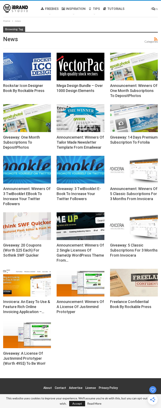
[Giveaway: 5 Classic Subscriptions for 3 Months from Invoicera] (134, 226)
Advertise (75, 388)
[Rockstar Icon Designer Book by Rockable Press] (27, 66)
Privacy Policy (108, 388)
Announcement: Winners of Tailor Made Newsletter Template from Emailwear (80, 142)
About (47, 388)
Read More (94, 403)
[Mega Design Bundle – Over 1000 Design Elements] (80, 66)
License (90, 388)
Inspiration (76, 9)
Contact (60, 388)
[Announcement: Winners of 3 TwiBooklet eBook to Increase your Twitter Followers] (27, 170)
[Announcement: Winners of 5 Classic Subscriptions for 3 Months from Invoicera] (134, 170)
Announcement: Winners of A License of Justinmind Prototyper (80, 306)
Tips (96, 9)
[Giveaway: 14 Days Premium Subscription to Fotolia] (134, 118)
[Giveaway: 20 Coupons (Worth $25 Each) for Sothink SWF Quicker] (27, 226)
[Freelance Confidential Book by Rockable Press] (134, 282)
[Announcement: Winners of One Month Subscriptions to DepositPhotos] (134, 66)
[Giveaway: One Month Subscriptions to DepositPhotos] (27, 118)
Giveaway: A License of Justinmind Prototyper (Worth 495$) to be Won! (24, 358)
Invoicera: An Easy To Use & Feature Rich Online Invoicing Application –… (26, 306)
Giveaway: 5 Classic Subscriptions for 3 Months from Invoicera (134, 250)
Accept (77, 403)
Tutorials (116, 9)
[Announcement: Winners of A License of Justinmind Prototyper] (80, 282)
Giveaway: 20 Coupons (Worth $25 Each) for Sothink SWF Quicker (22, 250)
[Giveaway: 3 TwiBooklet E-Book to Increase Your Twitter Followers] (80, 170)
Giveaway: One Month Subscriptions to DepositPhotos (21, 142)
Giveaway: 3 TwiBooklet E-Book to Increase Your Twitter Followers (79, 193)
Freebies (52, 9)
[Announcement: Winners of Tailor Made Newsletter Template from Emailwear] (80, 118)
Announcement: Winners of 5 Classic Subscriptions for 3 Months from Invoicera (133, 193)
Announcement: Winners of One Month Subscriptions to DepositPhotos (133, 90)
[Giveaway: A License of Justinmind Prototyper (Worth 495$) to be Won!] (27, 334)
